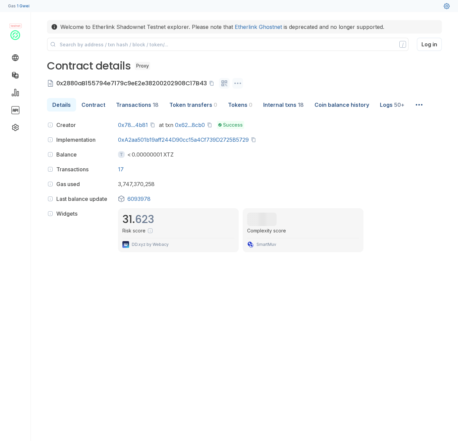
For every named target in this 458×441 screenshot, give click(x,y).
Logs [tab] (392, 104)
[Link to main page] (15, 35)
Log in (429, 44)
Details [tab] (61, 104)
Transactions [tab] (137, 104)
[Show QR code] (224, 83)
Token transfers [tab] (193, 104)
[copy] (213, 83)
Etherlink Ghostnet (258, 27)
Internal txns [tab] (283, 104)
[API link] (15, 110)
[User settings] (446, 6)
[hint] (50, 125)
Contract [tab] (93, 104)
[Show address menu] (237, 83)
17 (121, 169)
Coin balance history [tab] (341, 104)
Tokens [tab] (240, 104)
